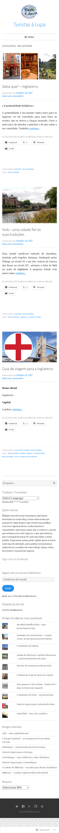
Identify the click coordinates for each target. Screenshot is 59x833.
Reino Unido (26, 453)
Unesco (24, 317)
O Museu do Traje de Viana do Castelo (35, 675)
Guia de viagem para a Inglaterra (27, 369)
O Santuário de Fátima (27, 646)
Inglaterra (28, 169)
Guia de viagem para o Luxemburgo (19, 762)
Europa (17, 169)
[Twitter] (17, 806)
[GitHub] (36, 806)
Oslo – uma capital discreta (15, 733)
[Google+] (29, 806)
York (38, 317)
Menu (31, 37)
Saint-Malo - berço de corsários (32, 713)
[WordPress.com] (42, 806)
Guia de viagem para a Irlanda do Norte (36, 704)
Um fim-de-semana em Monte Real (34, 666)
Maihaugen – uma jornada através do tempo (23, 747)
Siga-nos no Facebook (15, 559)
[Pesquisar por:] (29, 483)
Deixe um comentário (12, 96)
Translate (24, 502)
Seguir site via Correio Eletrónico (21, 572)
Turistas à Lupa (29, 24)
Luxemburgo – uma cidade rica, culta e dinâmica (25, 757)
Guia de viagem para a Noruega (17, 752)
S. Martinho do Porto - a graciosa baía (35, 695)
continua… (34, 128)
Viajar (32, 317)
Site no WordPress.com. (29, 811)
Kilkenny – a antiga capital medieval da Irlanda (25, 773)
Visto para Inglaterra (25, 457)
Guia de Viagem (22, 450)
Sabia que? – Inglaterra (20, 87)
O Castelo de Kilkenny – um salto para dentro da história (29, 767)
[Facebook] (23, 806)
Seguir (8, 588)
